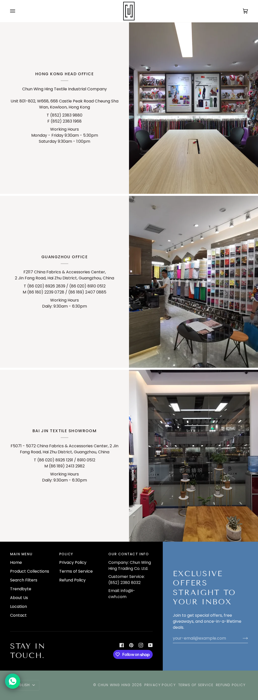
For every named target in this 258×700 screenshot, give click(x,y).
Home (16, 562)
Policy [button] (66, 554)
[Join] (241, 638)
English (22, 685)
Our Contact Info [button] (128, 554)
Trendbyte (20, 589)
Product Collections (29, 571)
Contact (18, 615)
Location (18, 606)
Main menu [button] (21, 554)
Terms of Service (76, 571)
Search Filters (23, 580)
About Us (19, 598)
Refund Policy (72, 580)
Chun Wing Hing (114, 685)
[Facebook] (121, 645)
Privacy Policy (72, 562)
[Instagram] (141, 645)
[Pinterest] (131, 645)
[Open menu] (17, 11)
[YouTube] (150, 645)
